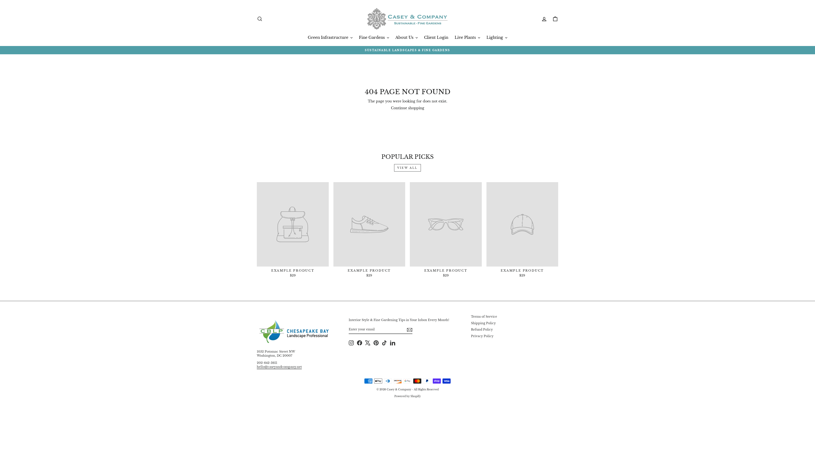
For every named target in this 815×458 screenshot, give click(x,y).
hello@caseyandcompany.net (279, 367)
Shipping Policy (483, 323)
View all (407, 167)
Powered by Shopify (407, 396)
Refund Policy (482, 329)
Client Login (436, 37)
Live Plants (466, 37)
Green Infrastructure (328, 37)
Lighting (495, 37)
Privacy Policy (482, 336)
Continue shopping (407, 108)
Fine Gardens (372, 37)
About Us (405, 37)
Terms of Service (484, 316)
